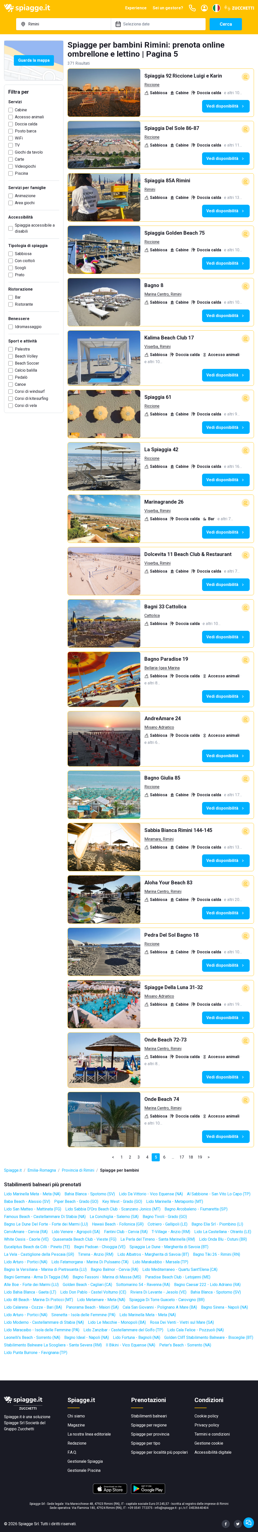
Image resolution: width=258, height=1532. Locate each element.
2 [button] (130, 1157)
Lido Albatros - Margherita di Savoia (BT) (153, 1254)
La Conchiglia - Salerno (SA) (114, 1216)
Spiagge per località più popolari (159, 1452)
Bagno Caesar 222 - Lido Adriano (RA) (207, 1284)
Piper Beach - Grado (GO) (76, 1201)
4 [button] (147, 1157)
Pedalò (21, 377)
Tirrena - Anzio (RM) (95, 1254)
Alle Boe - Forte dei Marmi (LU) (31, 1284)
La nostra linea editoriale (89, 1434)
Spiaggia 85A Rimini (167, 181)
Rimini (149, 189)
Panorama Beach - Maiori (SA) (92, 1307)
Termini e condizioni (212, 1434)
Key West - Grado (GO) (122, 1201)
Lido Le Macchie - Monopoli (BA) (117, 1322)
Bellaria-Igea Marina (162, 668)
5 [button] (156, 1157)
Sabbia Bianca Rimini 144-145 (178, 830)
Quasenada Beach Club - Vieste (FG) (84, 1239)
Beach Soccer (27, 363)
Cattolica (152, 615)
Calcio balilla (26, 370)
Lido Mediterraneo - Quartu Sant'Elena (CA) (179, 1269)
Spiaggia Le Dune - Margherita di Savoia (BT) (169, 1246)
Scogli (20, 267)
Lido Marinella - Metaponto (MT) (174, 1201)
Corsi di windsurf (30, 391)
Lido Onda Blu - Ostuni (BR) (223, 1239)
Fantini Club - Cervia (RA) (126, 1231)
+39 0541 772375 (140, 1508)
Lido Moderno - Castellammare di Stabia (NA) (44, 1322)
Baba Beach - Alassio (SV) (27, 1201)
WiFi (19, 138)
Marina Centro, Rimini (162, 294)
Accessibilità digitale (213, 1452)
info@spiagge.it (166, 1508)
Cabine (21, 110)
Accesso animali (29, 117)
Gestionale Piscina (84, 1470)
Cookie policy (206, 1416)
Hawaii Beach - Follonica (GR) (118, 1224)
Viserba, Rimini (157, 346)
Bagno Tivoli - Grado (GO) (165, 1216)
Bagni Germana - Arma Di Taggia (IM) (36, 1277)
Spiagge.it (13, 1170)
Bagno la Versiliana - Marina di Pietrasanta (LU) (45, 1269)
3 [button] (139, 1157)
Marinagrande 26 (163, 502)
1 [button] (121, 1157)
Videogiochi (25, 166)
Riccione (151, 84)
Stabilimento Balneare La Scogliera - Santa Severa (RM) (53, 1345)
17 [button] (181, 1157)
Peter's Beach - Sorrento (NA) (185, 1345)
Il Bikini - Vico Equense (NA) (130, 1345)
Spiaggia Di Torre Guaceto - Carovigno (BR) (167, 1299)
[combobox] (63, 24)
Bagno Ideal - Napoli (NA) (86, 1337)
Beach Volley (26, 356)
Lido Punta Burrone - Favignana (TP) (35, 1352)
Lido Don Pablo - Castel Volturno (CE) (93, 1292)
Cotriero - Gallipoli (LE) (167, 1224)
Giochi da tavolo (29, 152)
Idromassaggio (28, 326)
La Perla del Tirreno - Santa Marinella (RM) (157, 1239)
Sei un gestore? (168, 8)
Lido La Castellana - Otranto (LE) (222, 1231)
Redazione (77, 1443)
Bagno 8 (153, 285)
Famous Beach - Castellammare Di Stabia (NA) (45, 1216)
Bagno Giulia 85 (162, 778)
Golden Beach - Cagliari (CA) (87, 1284)
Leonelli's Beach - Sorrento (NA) (32, 1337)
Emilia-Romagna (41, 1170)
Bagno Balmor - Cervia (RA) (114, 1269)
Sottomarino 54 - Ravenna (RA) (143, 1284)
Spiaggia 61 (157, 397)
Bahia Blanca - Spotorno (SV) (89, 1194)
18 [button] (190, 1157)
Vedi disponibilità (222, 106)
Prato (19, 274)
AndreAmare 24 (162, 718)
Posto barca (25, 131)
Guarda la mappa (34, 60)
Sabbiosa (23, 253)
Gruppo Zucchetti (19, 1428)
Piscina (21, 173)
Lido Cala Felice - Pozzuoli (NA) (195, 1330)
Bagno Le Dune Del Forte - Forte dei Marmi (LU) (46, 1224)
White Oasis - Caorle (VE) (26, 1239)
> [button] (209, 1157)
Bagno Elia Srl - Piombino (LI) (217, 1224)
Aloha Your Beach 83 (168, 883)
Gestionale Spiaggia (85, 1461)
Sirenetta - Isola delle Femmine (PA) (83, 1314)
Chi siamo (76, 1416)
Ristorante (24, 304)
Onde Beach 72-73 (165, 1040)
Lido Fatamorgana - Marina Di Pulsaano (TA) (89, 1262)
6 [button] (164, 1157)
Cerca (226, 24)
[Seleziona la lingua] (216, 8)
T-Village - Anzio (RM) (171, 1231)
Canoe (20, 384)
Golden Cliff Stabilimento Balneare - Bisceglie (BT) (208, 1337)
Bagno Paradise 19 (166, 659)
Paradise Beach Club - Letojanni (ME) (177, 1277)
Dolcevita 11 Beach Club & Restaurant (188, 554)
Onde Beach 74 (161, 1099)
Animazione (25, 195)
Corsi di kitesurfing (31, 398)
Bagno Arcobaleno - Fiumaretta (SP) (196, 1209)
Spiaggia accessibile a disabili (35, 228)
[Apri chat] (248, 1522)
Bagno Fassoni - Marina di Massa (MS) (107, 1277)
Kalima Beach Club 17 (169, 338)
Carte (19, 159)
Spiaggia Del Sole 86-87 (171, 128)
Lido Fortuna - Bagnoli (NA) (136, 1337)
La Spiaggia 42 (161, 449)
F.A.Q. (72, 1452)
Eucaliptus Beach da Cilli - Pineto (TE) (37, 1246)
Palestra (22, 349)
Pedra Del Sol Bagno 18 (171, 935)
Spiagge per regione (149, 1425)
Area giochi (25, 202)
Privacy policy (207, 1425)
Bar (18, 297)
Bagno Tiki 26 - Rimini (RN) (216, 1254)
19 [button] (200, 1157)
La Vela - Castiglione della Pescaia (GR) (39, 1254)
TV (17, 145)
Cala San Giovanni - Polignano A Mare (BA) (160, 1307)
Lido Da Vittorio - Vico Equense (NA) (151, 1194)
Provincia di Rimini (78, 1170)
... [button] (173, 1157)
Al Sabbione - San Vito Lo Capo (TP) (218, 1194)
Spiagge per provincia (150, 1434)
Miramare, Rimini (159, 839)
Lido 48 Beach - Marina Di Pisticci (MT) (38, 1299)
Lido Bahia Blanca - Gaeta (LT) (30, 1292)
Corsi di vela (26, 405)
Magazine (76, 1425)
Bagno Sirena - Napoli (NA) (224, 1307)
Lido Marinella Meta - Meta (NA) (32, 1194)
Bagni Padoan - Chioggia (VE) (99, 1246)
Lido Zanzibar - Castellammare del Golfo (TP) (123, 1330)
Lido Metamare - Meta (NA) (101, 1299)
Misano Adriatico (159, 727)
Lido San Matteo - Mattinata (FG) (32, 1209)
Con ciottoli (25, 260)
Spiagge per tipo (145, 1443)
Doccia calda (26, 124)
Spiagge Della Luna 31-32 (173, 987)
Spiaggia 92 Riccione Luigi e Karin (183, 76)
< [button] (113, 1157)
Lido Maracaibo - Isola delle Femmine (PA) (41, 1330)
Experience (136, 8)
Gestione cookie (209, 1443)
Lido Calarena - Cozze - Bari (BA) (33, 1307)
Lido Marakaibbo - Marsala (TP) (160, 1262)
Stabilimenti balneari (149, 1416)
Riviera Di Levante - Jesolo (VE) (158, 1292)
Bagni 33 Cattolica (165, 607)
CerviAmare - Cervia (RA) (26, 1231)
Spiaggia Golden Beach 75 (174, 233)
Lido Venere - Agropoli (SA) (76, 1231)
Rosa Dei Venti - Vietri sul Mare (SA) (182, 1322)
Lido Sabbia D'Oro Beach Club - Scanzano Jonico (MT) (112, 1209)
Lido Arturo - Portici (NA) (25, 1262)
